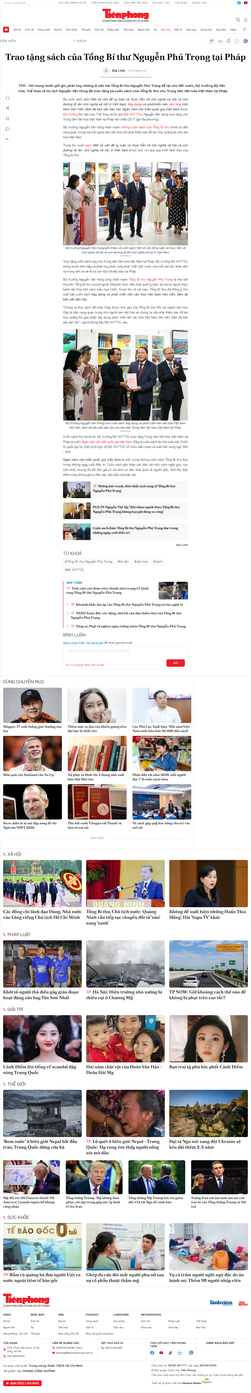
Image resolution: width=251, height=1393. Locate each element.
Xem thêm (245, 30)
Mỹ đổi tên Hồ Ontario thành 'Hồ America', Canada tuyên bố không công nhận (29, 1202)
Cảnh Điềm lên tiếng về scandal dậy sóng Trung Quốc (39, 1069)
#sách (157, 561)
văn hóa (175, 104)
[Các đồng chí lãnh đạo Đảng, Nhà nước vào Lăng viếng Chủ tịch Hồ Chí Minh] (42, 883)
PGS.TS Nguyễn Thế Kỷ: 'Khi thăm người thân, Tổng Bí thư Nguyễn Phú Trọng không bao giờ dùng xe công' (136, 509)
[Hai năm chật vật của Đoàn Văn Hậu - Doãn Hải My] (125, 1038)
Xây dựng (135, 104)
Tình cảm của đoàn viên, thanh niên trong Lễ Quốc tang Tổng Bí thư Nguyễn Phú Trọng (107, 590)
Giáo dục (191, 29)
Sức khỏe (71, 29)
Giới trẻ (99, 29)
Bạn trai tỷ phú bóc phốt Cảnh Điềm (206, 1067)
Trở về (7, 139)
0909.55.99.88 (65, 1347)
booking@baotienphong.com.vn (74, 1352)
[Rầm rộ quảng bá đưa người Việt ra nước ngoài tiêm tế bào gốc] (42, 1246)
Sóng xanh (44, 29)
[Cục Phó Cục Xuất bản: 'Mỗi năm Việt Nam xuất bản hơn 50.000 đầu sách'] (161, 705)
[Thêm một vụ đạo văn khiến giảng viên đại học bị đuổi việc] (97, 705)
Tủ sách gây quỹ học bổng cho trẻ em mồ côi (161, 825)
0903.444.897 (113, 1347)
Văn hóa (165, 29)
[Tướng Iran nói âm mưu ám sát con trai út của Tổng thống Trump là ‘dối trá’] (219, 1177)
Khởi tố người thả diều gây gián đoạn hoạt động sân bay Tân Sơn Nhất (40, 994)
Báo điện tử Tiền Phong (126, 15)
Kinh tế (29, 29)
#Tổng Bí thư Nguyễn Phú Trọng (88, 561)
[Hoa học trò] (243, 1303)
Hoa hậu (221, 29)
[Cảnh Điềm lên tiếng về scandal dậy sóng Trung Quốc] (42, 1038)
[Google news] (193, 1353)
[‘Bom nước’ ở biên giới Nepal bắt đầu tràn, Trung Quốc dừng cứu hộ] (42, 1113)
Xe (155, 29)
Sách (82, 41)
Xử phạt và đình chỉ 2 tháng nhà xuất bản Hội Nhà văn (96, 777)
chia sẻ (211, 41)
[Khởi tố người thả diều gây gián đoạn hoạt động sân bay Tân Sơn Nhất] (42, 964)
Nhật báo (37, 1314)
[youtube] (245, 3)
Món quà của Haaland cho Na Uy (28, 775)
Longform (121, 1314)
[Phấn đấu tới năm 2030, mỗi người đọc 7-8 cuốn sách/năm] (161, 753)
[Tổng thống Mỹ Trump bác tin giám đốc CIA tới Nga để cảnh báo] (156, 1177)
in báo (228, 41)
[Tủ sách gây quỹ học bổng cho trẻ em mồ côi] (161, 802)
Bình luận (7, 129)
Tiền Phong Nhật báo (105, 2)
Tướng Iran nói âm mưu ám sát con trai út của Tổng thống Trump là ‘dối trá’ (218, 1202)
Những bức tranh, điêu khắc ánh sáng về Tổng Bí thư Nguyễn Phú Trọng (134, 488)
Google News (245, 41)
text (220, 41)
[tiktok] (172, 1353)
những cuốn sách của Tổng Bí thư (145, 127)
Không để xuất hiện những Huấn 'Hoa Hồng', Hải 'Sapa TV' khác (207, 914)
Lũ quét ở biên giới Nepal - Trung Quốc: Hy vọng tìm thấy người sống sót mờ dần (123, 1147)
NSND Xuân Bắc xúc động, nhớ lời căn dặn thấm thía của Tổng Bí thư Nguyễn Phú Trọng (126, 615)
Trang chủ (6, 30)
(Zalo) (79, 1347)
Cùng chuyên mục (23, 681)
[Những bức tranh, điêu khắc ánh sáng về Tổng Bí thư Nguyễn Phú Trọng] (77, 490)
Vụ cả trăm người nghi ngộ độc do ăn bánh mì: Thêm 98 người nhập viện (206, 1277)
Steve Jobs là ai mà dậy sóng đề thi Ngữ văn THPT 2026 (30, 825)
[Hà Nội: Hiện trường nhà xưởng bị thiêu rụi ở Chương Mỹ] (125, 964)
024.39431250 (16, 1356)
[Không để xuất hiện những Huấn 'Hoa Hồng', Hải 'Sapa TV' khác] (208, 883)
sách (88, 145)
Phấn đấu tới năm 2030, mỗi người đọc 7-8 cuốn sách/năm (159, 777)
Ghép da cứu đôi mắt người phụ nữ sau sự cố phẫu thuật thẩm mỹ (125, 1277)
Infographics (151, 1314)
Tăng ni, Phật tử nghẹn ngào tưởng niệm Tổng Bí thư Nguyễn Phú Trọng (130, 626)
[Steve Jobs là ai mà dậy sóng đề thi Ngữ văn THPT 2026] (32, 802)
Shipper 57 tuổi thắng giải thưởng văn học (32, 728)
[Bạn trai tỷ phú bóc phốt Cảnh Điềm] (208, 1038)
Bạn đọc (201, 1327)
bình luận (237, 41)
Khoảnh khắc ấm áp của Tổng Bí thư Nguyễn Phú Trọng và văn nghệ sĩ (129, 604)
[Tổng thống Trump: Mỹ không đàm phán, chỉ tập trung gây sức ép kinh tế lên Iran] (94, 1177)
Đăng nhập (70, 642)
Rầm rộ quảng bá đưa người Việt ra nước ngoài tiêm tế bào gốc (41, 1277)
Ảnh (61, 1314)
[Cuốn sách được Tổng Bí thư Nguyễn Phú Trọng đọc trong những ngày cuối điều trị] (77, 531)
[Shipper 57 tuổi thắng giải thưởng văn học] (32, 705)
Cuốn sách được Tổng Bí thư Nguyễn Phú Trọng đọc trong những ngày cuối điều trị (135, 530)
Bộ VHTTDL (133, 114)
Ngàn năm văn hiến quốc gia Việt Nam (106, 442)
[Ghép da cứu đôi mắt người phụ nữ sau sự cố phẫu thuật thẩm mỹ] (125, 1246)
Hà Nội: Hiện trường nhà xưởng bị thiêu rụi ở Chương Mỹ (124, 994)
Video (233, 29)
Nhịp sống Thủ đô (68, 1333)
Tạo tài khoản (94, 642)
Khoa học (206, 29)
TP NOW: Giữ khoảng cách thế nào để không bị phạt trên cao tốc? (207, 994)
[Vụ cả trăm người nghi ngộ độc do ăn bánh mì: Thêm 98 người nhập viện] (208, 1246)
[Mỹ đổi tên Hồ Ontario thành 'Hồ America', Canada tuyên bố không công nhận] (31, 1177)
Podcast (92, 1314)
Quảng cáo (199, 2)
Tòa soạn (180, 2)
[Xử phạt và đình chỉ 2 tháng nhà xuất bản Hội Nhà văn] (97, 753)
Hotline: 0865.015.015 (73, 2)
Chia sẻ (7, 108)
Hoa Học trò (161, 2)
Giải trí (178, 29)
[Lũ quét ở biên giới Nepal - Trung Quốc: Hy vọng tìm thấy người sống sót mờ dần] (125, 1113)
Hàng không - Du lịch (15, 1333)
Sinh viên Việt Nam (136, 2)
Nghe (7, 98)
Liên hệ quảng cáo (65, 1343)
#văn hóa (141, 561)
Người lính (144, 29)
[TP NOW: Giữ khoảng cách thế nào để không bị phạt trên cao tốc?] (208, 964)
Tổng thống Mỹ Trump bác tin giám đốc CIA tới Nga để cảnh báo (155, 1200)
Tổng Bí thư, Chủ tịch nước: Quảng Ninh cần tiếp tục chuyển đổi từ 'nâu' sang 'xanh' (123, 917)
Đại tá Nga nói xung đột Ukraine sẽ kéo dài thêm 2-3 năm (205, 1144)
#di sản (123, 561)
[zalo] (182, 1353)
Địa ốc (58, 29)
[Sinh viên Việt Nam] (221, 1303)
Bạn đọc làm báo (24, 1383)
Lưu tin (7, 118)
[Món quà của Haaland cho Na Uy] (32, 753)
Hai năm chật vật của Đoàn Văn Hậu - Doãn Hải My (124, 1069)
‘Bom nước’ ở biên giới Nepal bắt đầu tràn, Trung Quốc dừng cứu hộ (40, 1144)
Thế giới (86, 29)
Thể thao (128, 29)
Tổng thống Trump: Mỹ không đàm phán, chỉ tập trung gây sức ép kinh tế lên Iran (93, 1202)
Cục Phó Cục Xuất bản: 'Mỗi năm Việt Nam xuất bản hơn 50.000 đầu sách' (161, 728)
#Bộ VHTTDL (74, 570)
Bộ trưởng (70, 114)
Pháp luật (113, 29)
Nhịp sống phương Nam (99, 1333)
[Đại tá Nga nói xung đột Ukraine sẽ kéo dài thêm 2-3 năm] (208, 1113)
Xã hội (17, 29)
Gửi (175, 663)
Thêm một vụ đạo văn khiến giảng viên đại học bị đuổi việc (97, 728)
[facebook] (239, 3)
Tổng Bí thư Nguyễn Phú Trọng (151, 279)
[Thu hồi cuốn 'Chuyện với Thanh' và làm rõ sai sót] (97, 802)
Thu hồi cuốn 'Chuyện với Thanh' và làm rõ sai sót (95, 825)
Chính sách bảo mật (220, 1343)
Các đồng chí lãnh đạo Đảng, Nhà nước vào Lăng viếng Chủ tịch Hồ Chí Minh (42, 914)
